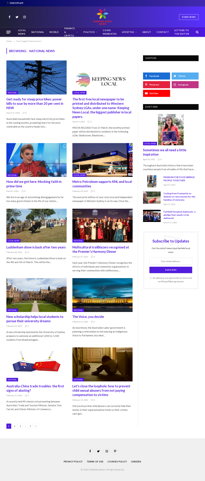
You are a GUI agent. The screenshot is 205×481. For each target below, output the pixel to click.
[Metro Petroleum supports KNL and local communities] (102, 160)
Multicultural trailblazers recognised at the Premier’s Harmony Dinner (100, 249)
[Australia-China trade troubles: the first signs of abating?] (36, 364)
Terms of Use (95, 461)
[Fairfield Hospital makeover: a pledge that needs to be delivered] (152, 216)
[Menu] (8, 32)
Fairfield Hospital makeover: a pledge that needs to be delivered (180, 214)
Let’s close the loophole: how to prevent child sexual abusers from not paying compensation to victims (101, 390)
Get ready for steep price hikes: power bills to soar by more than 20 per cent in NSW (34, 103)
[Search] (197, 32)
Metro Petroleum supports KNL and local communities (102, 184)
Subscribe (189, 17)
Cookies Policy (117, 461)
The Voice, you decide (88, 317)
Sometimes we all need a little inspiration (164, 152)
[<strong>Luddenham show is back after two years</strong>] (36, 226)
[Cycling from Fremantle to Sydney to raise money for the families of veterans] (152, 198)
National (12, 93)
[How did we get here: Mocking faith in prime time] (36, 160)
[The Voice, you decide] (102, 295)
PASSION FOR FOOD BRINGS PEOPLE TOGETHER (179, 179)
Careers (136, 461)
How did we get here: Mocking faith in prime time (34, 184)
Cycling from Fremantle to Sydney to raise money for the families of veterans (179, 196)
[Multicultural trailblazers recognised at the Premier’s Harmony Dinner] (102, 226)
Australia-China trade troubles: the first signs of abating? (35, 388)
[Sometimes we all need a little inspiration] (171, 129)
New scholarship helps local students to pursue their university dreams (34, 319)
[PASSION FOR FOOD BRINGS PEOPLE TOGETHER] (152, 181)
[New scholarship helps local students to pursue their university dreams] (36, 295)
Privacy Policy (167, 281)
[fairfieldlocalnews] (102, 17)
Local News (79, 93)
